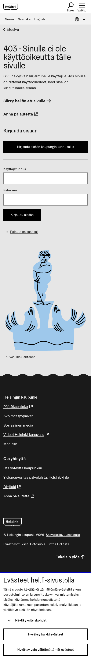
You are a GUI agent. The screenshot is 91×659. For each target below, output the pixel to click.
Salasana (10, 190)
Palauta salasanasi (24, 231)
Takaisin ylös (68, 557)
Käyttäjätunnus (14, 169)
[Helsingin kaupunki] (12, 522)
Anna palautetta (21, 114)
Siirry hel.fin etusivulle (24, 101)
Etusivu (13, 29)
